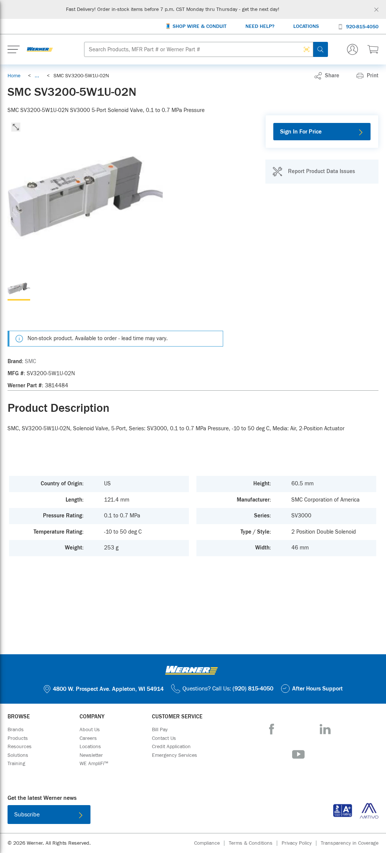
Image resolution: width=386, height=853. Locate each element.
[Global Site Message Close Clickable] (376, 10)
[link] (37, 75)
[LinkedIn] (325, 729)
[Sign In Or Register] (352, 49)
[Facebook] (271, 729)
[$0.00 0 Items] (372, 49)
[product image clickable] (19, 289)
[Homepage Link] (40, 49)
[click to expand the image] (15, 127)
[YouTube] (298, 754)
